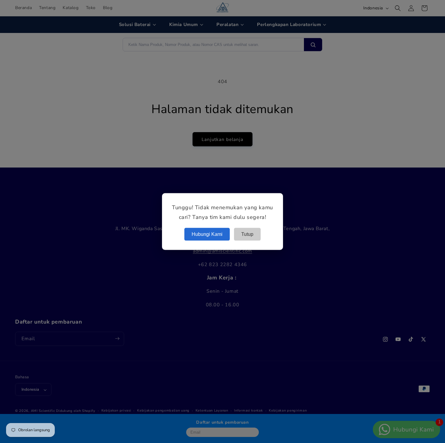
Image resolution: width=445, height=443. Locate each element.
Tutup (247, 234)
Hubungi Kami (207, 234)
